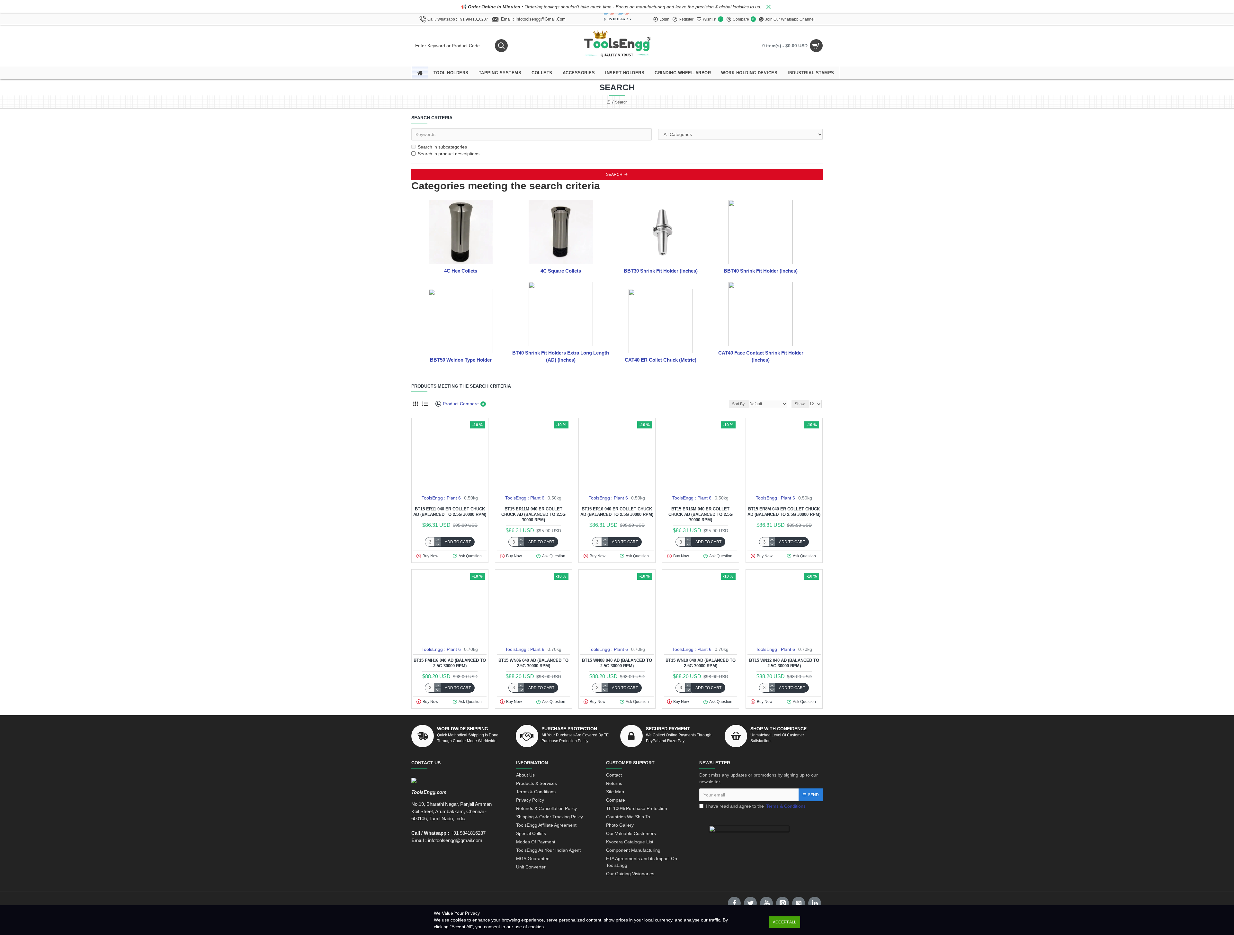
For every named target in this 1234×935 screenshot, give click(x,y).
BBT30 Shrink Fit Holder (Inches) (661, 271)
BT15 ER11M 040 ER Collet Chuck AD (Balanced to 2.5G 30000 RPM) (533, 514)
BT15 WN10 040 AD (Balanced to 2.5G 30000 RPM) (701, 663)
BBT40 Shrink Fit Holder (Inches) (761, 271)
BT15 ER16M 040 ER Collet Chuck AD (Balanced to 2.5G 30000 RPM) (700, 514)
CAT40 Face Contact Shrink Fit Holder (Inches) (760, 356)
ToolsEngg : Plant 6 (441, 497)
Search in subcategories (442, 146)
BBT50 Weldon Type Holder (461, 360)
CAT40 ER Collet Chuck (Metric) (660, 360)
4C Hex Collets (460, 271)
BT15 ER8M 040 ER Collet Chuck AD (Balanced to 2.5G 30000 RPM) (783, 512)
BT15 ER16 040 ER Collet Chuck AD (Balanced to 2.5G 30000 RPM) (616, 512)
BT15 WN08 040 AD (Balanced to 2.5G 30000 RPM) (617, 663)
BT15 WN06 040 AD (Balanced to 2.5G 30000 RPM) (533, 663)
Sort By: (739, 404)
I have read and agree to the (756, 806)
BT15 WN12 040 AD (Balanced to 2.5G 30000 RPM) (784, 663)
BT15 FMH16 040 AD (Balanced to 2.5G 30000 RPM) (450, 663)
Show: (800, 404)
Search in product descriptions (448, 153)
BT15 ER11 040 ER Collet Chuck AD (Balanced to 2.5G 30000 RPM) (449, 512)
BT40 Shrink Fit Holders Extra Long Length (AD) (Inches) (560, 356)
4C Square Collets (561, 271)
